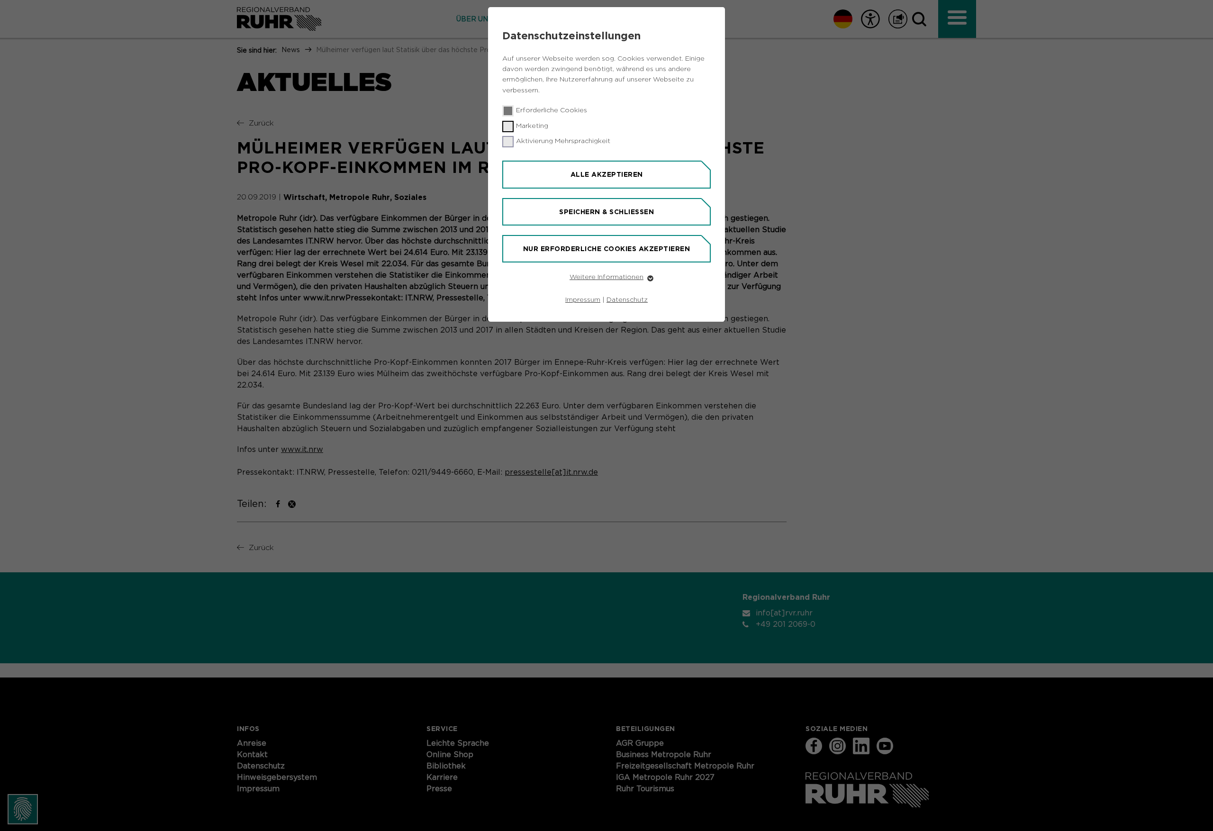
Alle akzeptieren (606, 174)
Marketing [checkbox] (532, 126)
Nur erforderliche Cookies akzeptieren (606, 249)
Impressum (582, 300)
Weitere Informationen (606, 277)
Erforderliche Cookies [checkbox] (551, 110)
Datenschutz (627, 300)
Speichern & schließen (606, 212)
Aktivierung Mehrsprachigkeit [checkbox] (563, 141)
